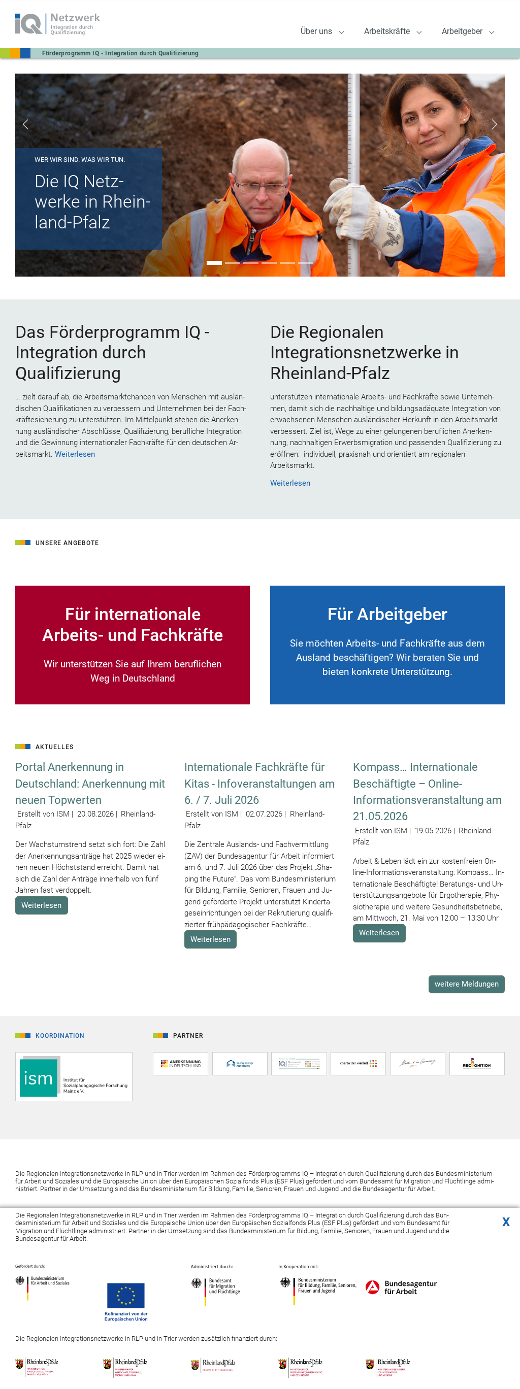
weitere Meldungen (467, 984)
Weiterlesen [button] (41, 905)
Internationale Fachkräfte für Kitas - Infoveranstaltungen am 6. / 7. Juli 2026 (259, 783)
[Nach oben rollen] (504, 1366)
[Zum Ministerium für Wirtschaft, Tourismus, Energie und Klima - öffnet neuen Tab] (134, 1367)
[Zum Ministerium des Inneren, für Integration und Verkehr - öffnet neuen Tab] (397, 1367)
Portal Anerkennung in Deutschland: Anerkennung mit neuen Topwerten (90, 783)
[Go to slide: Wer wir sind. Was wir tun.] (214, 263)
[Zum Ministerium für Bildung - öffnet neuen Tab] (221, 1367)
